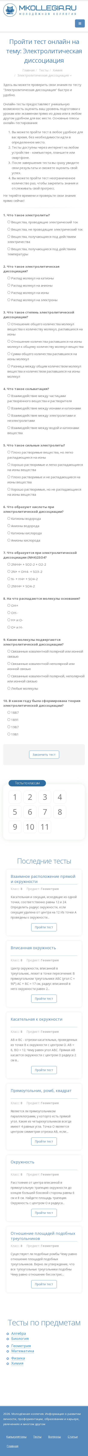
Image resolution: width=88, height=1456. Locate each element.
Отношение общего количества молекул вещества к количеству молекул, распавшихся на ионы (45, 329)
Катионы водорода (25, 518)
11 (44, 827)
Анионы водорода (24, 526)
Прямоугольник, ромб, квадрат (41, 1090)
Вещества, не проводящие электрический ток (46, 229)
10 (29, 827)
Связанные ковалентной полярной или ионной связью (45, 654)
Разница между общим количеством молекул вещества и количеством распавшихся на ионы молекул (44, 371)
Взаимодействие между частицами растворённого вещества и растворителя (39, 398)
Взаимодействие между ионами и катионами (45, 408)
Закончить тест (44, 755)
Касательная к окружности (36, 1019)
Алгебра (18, 1333)
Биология (20, 1338)
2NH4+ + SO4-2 (22, 586)
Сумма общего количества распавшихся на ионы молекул (42, 356)
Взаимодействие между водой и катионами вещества (43, 430)
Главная (28, 70)
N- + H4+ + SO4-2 (24, 579)
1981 (14, 734)
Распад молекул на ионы (29, 292)
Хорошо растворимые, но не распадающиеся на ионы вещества (44, 492)
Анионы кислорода (25, 540)
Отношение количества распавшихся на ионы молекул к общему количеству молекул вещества (45, 344)
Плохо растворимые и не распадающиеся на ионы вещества (43, 479)
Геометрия (21, 1345)
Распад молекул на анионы (31, 285)
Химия (57, 70)
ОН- (14, 613)
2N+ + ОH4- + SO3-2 (26, 571)
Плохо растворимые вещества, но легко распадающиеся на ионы (40, 454)
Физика (18, 1358)
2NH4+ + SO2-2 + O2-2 (28, 564)
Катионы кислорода (26, 533)
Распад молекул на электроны (33, 300)
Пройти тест (44, 927)
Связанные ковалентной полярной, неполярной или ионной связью (46, 678)
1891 (14, 720)
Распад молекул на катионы (32, 278)
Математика (22, 1350)
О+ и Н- (16, 627)
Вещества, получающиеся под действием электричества (41, 239)
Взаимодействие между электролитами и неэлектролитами (41, 418)
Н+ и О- (16, 620)
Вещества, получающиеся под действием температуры (41, 251)
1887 (14, 712)
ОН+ (14, 605)
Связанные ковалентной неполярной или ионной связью (41, 666)
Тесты (43, 70)
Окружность (22, 1161)
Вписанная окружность (33, 947)
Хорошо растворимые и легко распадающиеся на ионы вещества (45, 467)
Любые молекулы (24, 688)
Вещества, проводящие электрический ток (44, 222)
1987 (14, 727)
